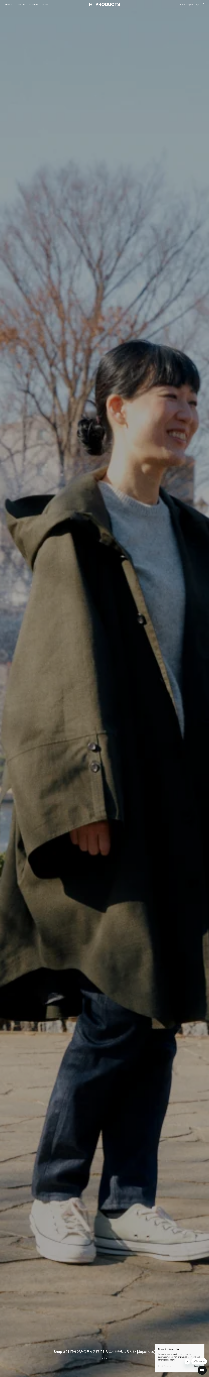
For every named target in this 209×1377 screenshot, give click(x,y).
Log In (197, 4)
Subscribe (198, 1366)
